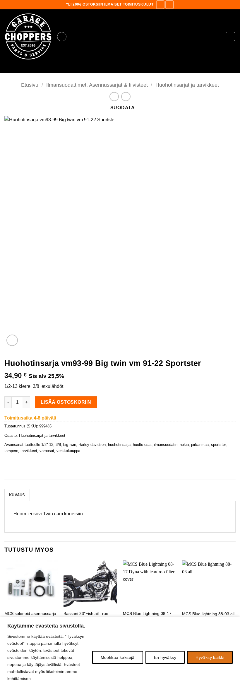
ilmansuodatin (165, 444)
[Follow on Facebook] (160, 4)
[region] (120, 652)
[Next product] (114, 96)
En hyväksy (165, 657)
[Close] (233, 621)
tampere (11, 451)
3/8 (58, 444)
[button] (61, 36)
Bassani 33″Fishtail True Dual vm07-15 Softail (86, 616)
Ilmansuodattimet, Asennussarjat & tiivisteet (97, 85)
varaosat (47, 451)
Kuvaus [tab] (17, 495)
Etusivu (29, 85)
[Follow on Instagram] (169, 4)
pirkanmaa (200, 444)
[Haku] (120, 68)
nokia (184, 444)
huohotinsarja (119, 444)
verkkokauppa (68, 451)
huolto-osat (142, 444)
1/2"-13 (47, 444)
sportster (218, 444)
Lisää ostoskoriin (66, 402)
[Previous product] (125, 96)
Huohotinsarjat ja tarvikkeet (187, 85)
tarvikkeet (28, 451)
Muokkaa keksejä (118, 657)
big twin (69, 444)
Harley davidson (92, 444)
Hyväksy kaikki (210, 657)
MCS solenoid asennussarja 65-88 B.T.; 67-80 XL (30, 616)
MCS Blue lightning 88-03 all (208, 613)
